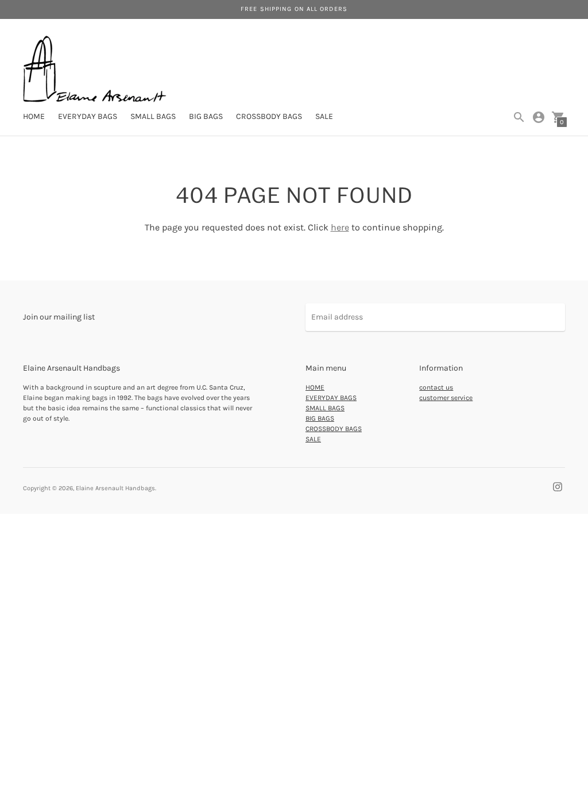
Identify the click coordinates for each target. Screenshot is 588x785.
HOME (34, 116)
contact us (436, 387)
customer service (446, 398)
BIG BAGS (206, 116)
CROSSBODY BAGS (269, 116)
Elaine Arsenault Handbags (115, 488)
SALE (324, 116)
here (340, 227)
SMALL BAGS (153, 116)
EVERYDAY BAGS (87, 116)
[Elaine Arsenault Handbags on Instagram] (557, 486)
